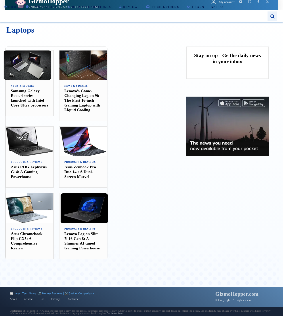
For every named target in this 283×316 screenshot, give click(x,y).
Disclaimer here (114, 313)
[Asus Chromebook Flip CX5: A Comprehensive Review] (29, 208)
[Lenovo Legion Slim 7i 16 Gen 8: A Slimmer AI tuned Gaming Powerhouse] (83, 208)
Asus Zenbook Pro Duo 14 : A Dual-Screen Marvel (80, 172)
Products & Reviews (26, 162)
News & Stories (22, 86)
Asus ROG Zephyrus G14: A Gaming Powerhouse (29, 172)
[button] (272, 16)
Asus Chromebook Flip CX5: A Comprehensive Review (26, 241)
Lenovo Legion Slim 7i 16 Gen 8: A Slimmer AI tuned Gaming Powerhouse (82, 241)
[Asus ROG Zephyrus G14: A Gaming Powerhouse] (29, 141)
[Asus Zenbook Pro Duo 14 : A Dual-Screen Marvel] (83, 141)
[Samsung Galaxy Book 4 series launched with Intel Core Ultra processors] (29, 65)
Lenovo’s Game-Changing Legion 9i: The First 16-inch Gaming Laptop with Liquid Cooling (82, 100)
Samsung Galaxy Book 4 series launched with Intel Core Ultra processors (29, 98)
